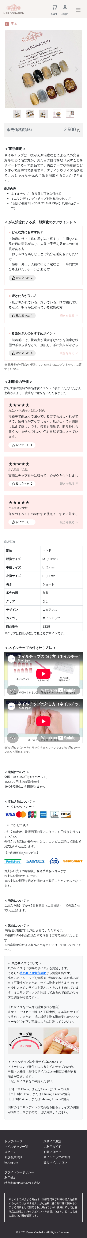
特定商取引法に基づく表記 (22, 1183)
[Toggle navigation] (78, 10)
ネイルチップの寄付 (57, 1157)
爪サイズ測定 (52, 1141)
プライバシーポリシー (19, 1172)
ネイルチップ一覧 (16, 1146)
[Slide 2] (30, 114)
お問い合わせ (52, 1152)
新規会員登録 (13, 1157)
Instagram (11, 1162)
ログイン (10, 1152)
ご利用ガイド (52, 1146)
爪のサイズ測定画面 (33, 973)
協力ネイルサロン (55, 1162)
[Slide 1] (17, 114)
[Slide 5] (70, 114)
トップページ (13, 1141)
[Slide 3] (43, 114)
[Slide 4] (57, 114)
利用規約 (10, 1177)
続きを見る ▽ (69, 315)
